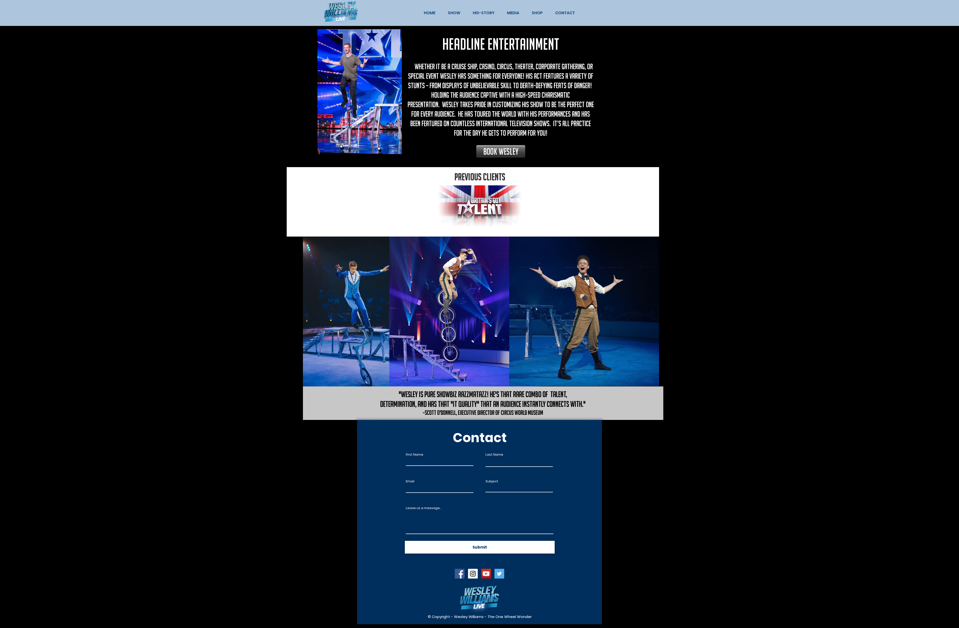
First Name (414, 454)
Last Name (494, 454)
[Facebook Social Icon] (460, 574)
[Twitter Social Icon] (499, 574)
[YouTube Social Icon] (486, 574)
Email (410, 481)
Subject (491, 481)
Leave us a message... (424, 508)
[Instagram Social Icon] (473, 574)
